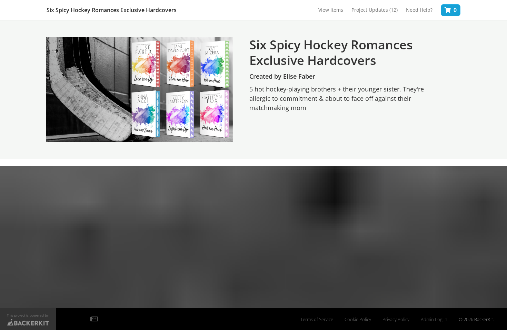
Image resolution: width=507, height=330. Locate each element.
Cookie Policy (358, 319)
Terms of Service (316, 319)
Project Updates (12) (374, 10)
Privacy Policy (395, 319)
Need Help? (419, 10)
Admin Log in (434, 319)
